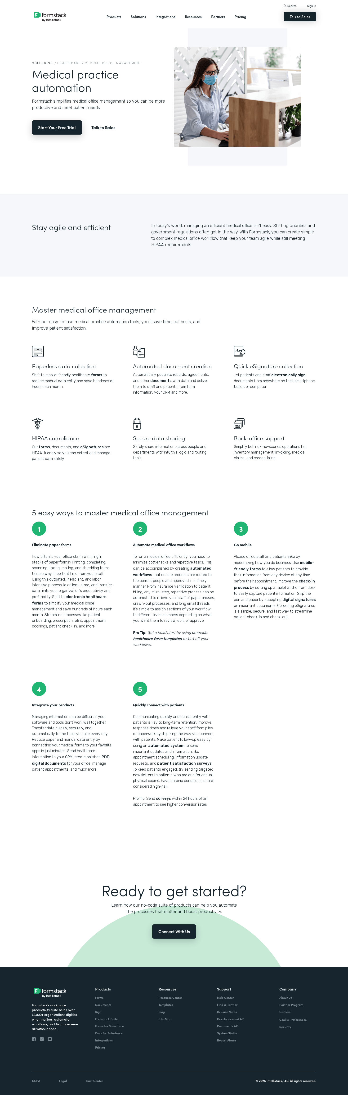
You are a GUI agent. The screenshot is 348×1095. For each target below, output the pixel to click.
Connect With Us (174, 931)
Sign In (311, 6)
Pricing (240, 16)
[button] (114, 16)
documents (161, 380)
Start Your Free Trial (57, 127)
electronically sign (288, 375)
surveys (163, 798)
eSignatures (92, 447)
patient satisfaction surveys (184, 763)
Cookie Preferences (293, 1019)
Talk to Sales (300, 16)
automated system (166, 745)
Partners (218, 16)
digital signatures (299, 599)
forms (96, 375)
